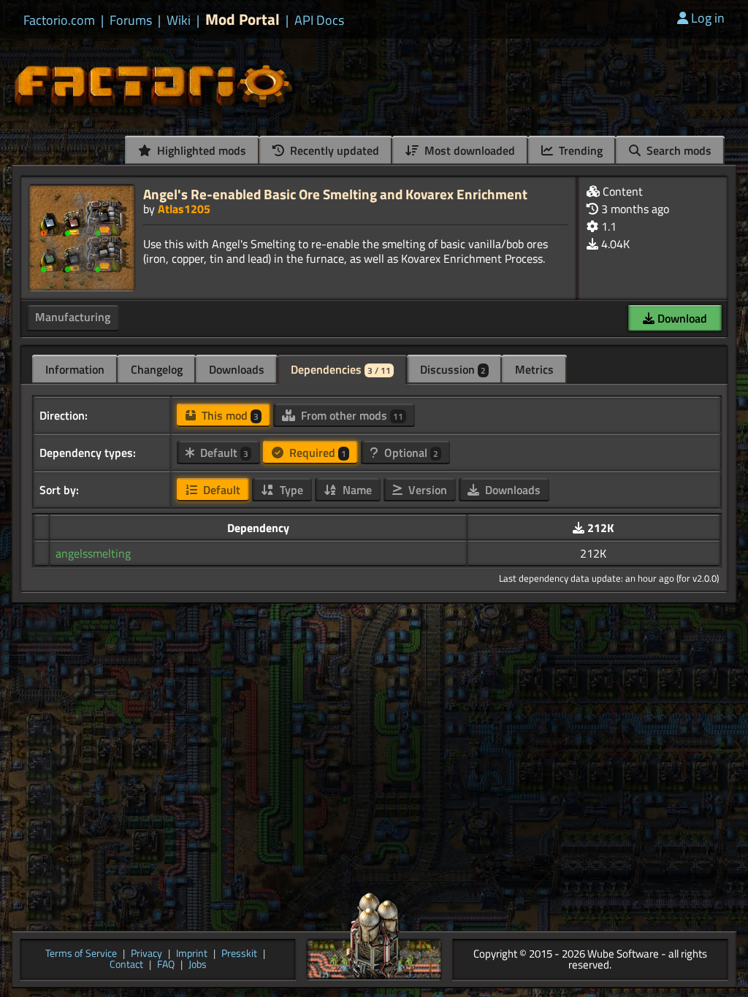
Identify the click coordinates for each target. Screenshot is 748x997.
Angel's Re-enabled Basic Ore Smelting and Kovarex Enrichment (335, 193)
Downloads (236, 369)
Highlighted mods (200, 150)
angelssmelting (93, 553)
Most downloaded (468, 150)
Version (426, 489)
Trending (579, 150)
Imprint (191, 954)
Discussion (453, 369)
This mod (229, 415)
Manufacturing (72, 317)
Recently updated (333, 150)
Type (290, 489)
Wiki (179, 20)
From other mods (350, 415)
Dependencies (341, 369)
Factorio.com (59, 20)
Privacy (146, 954)
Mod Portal (242, 19)
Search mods (677, 150)
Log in (708, 18)
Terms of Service (81, 954)
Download (680, 318)
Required (316, 452)
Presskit (239, 954)
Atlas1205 (184, 209)
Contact (126, 965)
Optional (409, 452)
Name (356, 489)
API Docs (319, 20)
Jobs (197, 965)
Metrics (534, 369)
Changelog (157, 369)
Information (74, 369)
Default (222, 452)
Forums (131, 20)
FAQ (166, 965)
